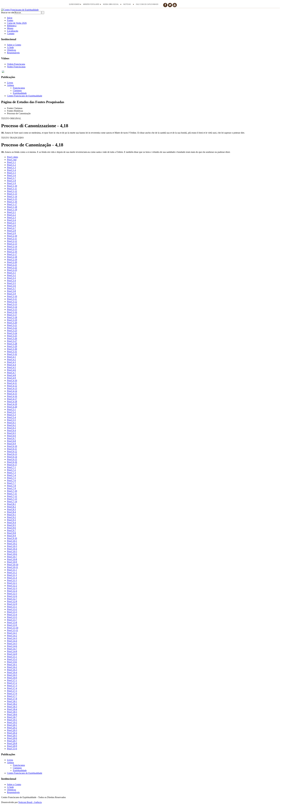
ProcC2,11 (12, 238)
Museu (10, 28)
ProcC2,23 (12, 270)
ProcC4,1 (11, 357)
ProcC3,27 (12, 341)
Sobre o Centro (14, 45)
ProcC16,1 (12, 664)
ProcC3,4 (11, 280)
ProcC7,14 (12, 501)
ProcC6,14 (12, 457)
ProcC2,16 (12, 251)
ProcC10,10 (12, 564)
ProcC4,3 (11, 362)
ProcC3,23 (12, 330)
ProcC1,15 (12, 199)
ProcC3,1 (11, 272)
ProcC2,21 (12, 265)
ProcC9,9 (11, 535)
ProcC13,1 (12, 606)
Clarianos (17, 90)
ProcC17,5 (12, 691)
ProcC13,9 (12, 625)
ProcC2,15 (12, 249)
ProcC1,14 (12, 196)
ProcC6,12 (12, 451)
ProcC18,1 (12, 701)
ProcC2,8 (11, 230)
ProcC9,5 (11, 525)
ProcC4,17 (12, 399)
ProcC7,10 (12, 491)
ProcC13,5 (12, 617)
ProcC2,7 (11, 228)
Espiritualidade (20, 93)
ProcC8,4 (11, 512)
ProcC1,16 (12, 201)
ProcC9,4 (11, 522)
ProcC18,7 (12, 717)
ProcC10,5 (12, 551)
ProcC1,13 (12, 194)
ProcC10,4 (12, 549)
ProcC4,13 (12, 388)
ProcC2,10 (12, 236)
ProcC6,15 (12, 459)
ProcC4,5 (11, 367)
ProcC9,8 (11, 533)
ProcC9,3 (11, 520)
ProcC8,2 (11, 506)
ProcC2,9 (11, 233)
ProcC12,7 (12, 599)
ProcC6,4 (11, 430)
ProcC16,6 (12, 677)
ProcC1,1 (11, 162)
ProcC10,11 (12, 567)
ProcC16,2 (12, 667)
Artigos (10, 85)
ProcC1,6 (11, 175)
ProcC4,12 (12, 386)
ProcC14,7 (12, 648)
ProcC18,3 (12, 706)
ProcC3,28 (12, 343)
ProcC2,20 (12, 262)
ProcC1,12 (12, 191)
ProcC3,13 (12, 304)
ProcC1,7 (11, 178)
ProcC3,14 (12, 307)
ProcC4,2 (11, 359)
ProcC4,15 (12, 393)
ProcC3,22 (12, 328)
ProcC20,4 (12, 733)
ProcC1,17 (12, 204)
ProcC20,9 (12, 746)
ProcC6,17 (12, 464)
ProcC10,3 (12, 546)
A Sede (10, 47)
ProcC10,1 (12, 541)
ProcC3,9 (11, 293)
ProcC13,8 (12, 622)
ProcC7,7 (11, 483)
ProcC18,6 (12, 714)
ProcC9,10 (12, 538)
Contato (10, 33)
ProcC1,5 (11, 173)
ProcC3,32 (12, 354)
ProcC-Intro (12, 157)
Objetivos (11, 50)
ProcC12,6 (12, 596)
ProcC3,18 (12, 317)
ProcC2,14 (12, 246)
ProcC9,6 (11, 528)
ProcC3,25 (12, 336)
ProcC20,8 (12, 743)
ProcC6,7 (11, 438)
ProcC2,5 (11, 222)
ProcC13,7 (12, 620)
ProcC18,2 (12, 704)
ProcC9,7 (11, 530)
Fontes (10, 20)
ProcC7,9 (11, 488)
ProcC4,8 (11, 375)
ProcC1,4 (11, 170)
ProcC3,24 (12, 333)
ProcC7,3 (11, 472)
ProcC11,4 (12, 577)
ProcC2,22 (12, 267)
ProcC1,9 (11, 183)
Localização (12, 31)
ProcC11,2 (12, 572)
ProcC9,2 (11, 517)
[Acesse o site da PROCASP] (140, 71)
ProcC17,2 (12, 683)
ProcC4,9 (11, 378)
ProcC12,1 (12, 583)
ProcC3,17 (12, 315)
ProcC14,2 (12, 635)
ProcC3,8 (11, 291)
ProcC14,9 (12, 654)
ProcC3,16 (12, 312)
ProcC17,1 (12, 680)
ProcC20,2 (12, 727)
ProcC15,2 (12, 659)
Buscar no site (7, 12)
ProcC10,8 (12, 559)
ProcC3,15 (12, 309)
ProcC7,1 (11, 467)
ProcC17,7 (12, 696)
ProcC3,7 (11, 288)
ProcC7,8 (11, 485)
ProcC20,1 (12, 725)
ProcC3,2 (11, 275)
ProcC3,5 (11, 283)
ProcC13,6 (12, 748)
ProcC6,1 (11, 422)
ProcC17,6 (12, 693)
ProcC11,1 (12, 570)
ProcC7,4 (11, 475)
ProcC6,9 (11, 443)
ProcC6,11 (12, 449)
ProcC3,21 (12, 325)
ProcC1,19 (12, 209)
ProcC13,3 (12, 612)
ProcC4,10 (12, 380)
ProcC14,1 (12, 633)
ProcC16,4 (12, 672)
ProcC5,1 (11, 409)
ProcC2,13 (12, 244)
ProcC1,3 (11, 167)
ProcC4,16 (12, 396)
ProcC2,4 (11, 220)
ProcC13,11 (12, 630)
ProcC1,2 (11, 165)
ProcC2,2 (11, 215)
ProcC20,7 (12, 741)
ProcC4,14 (12, 391)
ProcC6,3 (11, 428)
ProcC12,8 (12, 601)
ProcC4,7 (11, 372)
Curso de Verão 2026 (17, 23)
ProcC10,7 (12, 556)
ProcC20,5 (12, 735)
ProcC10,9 (12, 562)
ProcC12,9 (12, 604)
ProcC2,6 (11, 225)
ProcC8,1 (11, 504)
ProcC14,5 (12, 643)
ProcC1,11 (12, 188)
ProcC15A (12, 662)
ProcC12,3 (12, 588)
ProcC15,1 (12, 656)
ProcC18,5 (12, 712)
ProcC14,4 (12, 641)
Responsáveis (13, 52)
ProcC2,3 (11, 217)
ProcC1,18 (12, 207)
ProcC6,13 (12, 454)
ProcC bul (11, 159)
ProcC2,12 (12, 241)
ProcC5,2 (11, 412)
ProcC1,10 (12, 186)
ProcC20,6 (12, 738)
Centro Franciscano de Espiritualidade (24, 96)
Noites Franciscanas (16, 66)
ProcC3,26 (12, 338)
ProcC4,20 (12, 407)
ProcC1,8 (11, 180)
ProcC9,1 (11, 514)
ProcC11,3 (12, 575)
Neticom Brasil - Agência (30, 802)
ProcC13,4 (12, 614)
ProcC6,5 (11, 433)
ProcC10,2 (12, 543)
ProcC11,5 (12, 580)
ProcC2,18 (12, 257)
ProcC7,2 (11, 470)
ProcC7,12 (12, 496)
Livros (10, 82)
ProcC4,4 (11, 364)
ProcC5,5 (11, 420)
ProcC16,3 (12, 670)
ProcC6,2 (11, 425)
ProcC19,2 (12, 722)
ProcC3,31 (12, 351)
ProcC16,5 (12, 675)
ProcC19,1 (12, 719)
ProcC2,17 (12, 254)
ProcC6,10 (12, 446)
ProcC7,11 (12, 493)
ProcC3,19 (12, 320)
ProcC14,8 (12, 651)
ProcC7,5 (11, 478)
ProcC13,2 (12, 609)
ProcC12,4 (12, 591)
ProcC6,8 (11, 441)
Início (9, 18)
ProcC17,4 (12, 688)
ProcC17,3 (12, 685)
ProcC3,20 (12, 322)
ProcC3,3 (11, 278)
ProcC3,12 (12, 301)
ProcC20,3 (12, 730)
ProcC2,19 (12, 259)
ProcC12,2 (12, 585)
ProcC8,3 (11, 509)
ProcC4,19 (12, 404)
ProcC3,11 (12, 299)
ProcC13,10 (12, 627)
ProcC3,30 (12, 349)
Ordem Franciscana (16, 64)
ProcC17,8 (12, 698)
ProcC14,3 (12, 638)
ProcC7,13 (12, 499)
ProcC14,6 (12, 646)
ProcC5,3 (11, 414)
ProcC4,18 (12, 401)
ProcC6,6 (11, 435)
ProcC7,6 (11, 480)
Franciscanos (19, 88)
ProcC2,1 (11, 212)
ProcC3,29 (12, 346)
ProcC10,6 (12, 554)
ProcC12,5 (12, 593)
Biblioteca (11, 25)
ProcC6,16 (12, 462)
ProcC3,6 (11, 286)
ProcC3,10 (12, 296)
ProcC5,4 (11, 417)
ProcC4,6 (11, 370)
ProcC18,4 (12, 709)
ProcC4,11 (12, 383)
